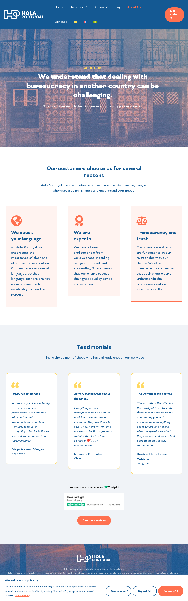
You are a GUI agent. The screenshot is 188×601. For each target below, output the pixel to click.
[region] (94, 588)
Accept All (171, 591)
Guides (98, 7)
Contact (61, 22)
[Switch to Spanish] (75, 22)
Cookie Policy (22, 595)
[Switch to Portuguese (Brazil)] (95, 22)
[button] (85, 7)
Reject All (144, 591)
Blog (117, 7)
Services (76, 7)
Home (59, 7)
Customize (118, 591)
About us (134, 7)
